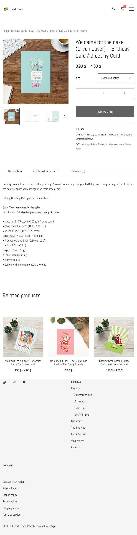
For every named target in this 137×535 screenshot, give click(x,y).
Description (15, 171)
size (78, 78)
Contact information (13, 482)
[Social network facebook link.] (24, 382)
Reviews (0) (78, 171)
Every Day (76, 388)
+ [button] (124, 93)
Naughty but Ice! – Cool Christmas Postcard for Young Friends (68, 362)
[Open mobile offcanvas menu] (131, 8)
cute (122, 144)
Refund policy (10, 495)
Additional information (46, 171)
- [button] (85, 93)
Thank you (80, 401)
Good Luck (80, 408)
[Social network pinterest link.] (14, 382)
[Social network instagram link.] (4, 382)
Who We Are (77, 441)
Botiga (52, 526)
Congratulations (83, 395)
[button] (63, 45)
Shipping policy (11, 508)
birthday (85, 144)
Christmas (76, 421)
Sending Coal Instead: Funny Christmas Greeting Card (114, 362)
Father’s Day (78, 434)
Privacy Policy (10, 488)
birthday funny (111, 144)
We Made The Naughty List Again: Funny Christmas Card (23, 362)
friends (128, 144)
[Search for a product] (114, 8)
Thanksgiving (78, 427)
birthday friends (97, 144)
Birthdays (76, 382)
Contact (75, 447)
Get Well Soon (82, 414)
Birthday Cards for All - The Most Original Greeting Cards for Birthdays (49, 31)
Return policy (10, 501)
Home (6, 31)
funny (78, 148)
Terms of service (12, 514)
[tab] (15, 171)
